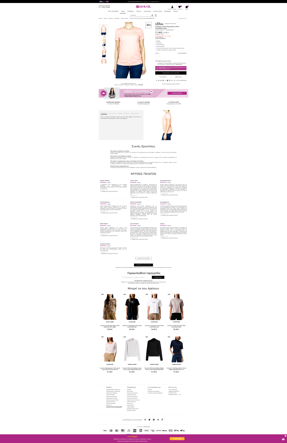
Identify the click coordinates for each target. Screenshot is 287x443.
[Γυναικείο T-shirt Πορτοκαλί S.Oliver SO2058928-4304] (130, 50)
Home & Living (157, 11)
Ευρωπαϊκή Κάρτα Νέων (132, 408)
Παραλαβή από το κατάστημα (113, 391)
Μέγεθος (157, 53)
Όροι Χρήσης (177, 84)
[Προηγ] (179, 18)
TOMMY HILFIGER (132, 364)
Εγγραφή (174, 9)
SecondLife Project (131, 410)
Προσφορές (167, 11)
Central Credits (130, 405)
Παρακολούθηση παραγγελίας (113, 389)
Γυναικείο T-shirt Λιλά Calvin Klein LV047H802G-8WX (176, 326)
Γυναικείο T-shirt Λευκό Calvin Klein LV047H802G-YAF (154, 326)
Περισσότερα (178, 64)
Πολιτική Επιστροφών (167, 84)
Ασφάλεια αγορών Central (112, 400)
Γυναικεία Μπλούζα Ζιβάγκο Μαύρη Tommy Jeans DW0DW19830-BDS (154, 368)
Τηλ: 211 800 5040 (172, 389)
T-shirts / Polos (124, 18)
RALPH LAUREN (110, 322)
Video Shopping (130, 407)
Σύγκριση (179, 76)
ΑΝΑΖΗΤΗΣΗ (158, 277)
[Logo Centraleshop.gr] (143, 6)
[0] (179, 7)
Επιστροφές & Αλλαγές (111, 398)
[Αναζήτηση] (155, 15)
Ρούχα (123, 11)
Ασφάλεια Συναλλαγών (111, 396)
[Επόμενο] (186, 18)
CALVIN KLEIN (132, 322)
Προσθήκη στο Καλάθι (171, 73)
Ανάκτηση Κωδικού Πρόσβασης (155, 393)
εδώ (116, 153)
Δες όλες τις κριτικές (143, 258)
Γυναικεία (110, 18)
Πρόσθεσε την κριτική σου (143, 265)
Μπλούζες (117, 18)
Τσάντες (138, 11)
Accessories (147, 11)
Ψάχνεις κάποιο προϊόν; (132, 396)
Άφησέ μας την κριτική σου (133, 400)
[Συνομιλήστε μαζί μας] (283, 439)
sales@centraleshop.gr (173, 391)
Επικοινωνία (130, 403)
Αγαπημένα (180, 9)
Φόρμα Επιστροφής (110, 401)
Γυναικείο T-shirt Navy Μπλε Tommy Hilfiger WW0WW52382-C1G (176, 368)
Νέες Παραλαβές (113, 11)
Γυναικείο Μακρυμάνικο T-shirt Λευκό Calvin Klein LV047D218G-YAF (110, 368)
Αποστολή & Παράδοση (111, 393)
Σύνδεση (170, 9)
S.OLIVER (140, 84)
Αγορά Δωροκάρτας (111, 403)
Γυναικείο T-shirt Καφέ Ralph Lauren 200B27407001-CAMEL (110, 326)
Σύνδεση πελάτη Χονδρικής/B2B (114, 407)
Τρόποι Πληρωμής (110, 394)
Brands (176, 11)
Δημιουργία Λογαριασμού (153, 391)
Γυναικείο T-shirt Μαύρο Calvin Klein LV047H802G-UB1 (132, 326)
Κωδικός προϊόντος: (160, 30)
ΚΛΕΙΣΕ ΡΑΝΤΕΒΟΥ (177, 93)
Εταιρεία (129, 389)
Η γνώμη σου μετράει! (132, 398)
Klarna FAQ (108, 405)
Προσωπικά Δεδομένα (132, 393)
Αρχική (100, 18)
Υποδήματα (130, 11)
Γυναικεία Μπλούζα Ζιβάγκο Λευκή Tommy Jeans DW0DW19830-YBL (132, 368)
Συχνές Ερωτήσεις (131, 394)
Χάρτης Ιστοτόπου (131, 401)
